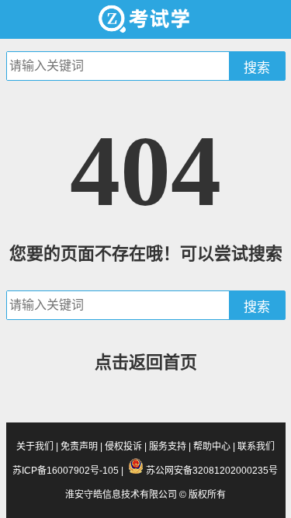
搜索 (257, 68)
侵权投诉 (123, 446)
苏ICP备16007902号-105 (65, 470)
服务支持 (167, 446)
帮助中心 (211, 446)
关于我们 (35, 446)
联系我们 (256, 446)
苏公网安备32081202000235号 (212, 470)
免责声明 (79, 446)
